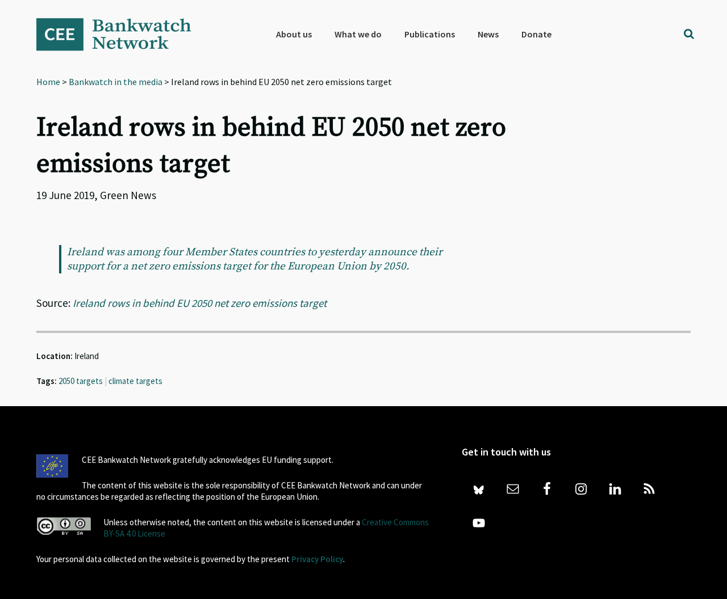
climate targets (135, 381)
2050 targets (81, 381)
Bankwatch (121, 34)
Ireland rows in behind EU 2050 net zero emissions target (200, 303)
